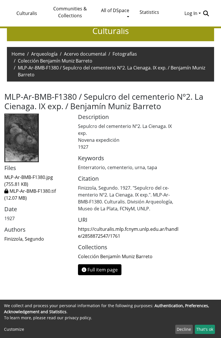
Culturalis (26, 13)
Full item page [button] (102, 270)
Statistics (149, 12)
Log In (190, 13)
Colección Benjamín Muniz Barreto (55, 61)
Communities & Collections (70, 12)
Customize (14, 329)
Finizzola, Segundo (24, 239)
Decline (184, 329)
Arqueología (44, 54)
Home (18, 54)
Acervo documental (85, 54)
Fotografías (125, 54)
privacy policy (78, 317)
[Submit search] (206, 13)
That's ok (204, 329)
